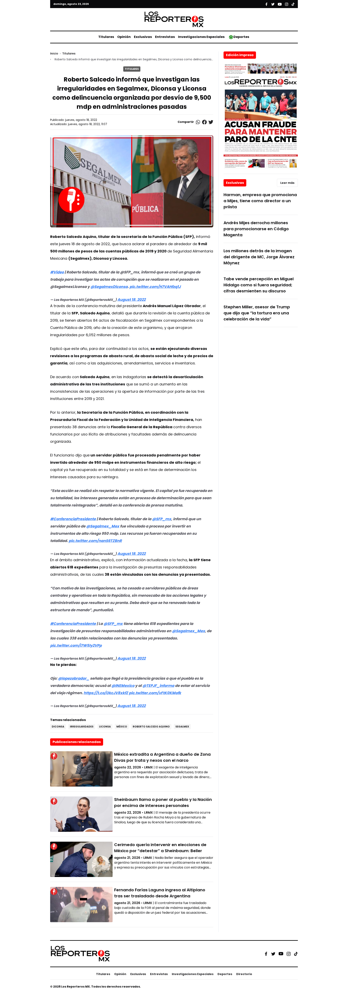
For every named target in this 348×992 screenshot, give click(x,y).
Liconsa (105, 726)
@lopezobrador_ (73, 678)
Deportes (241, 37)
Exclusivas (143, 37)
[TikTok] (296, 953)
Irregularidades (81, 726)
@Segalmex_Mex (102, 526)
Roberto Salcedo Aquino (151, 726)
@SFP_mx (161, 518)
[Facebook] (266, 953)
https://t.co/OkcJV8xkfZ (106, 692)
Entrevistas (165, 37)
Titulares (106, 37)
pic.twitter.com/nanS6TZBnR (95, 540)
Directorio (244, 974)
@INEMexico (122, 685)
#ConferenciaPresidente (73, 518)
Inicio (54, 53)
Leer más (287, 183)
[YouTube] (281, 953)
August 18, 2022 (131, 299)
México (121, 726)
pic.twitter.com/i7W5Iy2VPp (76, 645)
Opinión (124, 37)
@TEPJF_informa (158, 685)
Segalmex (182, 726)
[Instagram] (289, 953)
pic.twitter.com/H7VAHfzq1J (155, 286)
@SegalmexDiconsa (109, 286)
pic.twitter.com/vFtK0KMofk (155, 692)
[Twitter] (273, 953)
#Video (57, 272)
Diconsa (58, 726)
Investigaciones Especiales (201, 37)
